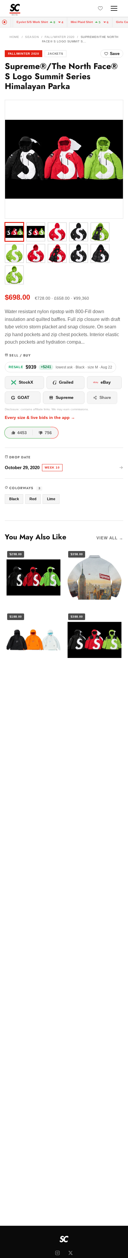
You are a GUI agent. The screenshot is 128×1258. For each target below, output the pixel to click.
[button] (64, 159)
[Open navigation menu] (114, 8)
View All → (109, 538)
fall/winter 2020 (60, 37)
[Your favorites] (100, 8)
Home (14, 37)
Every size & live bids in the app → (40, 417)
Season (32, 37)
